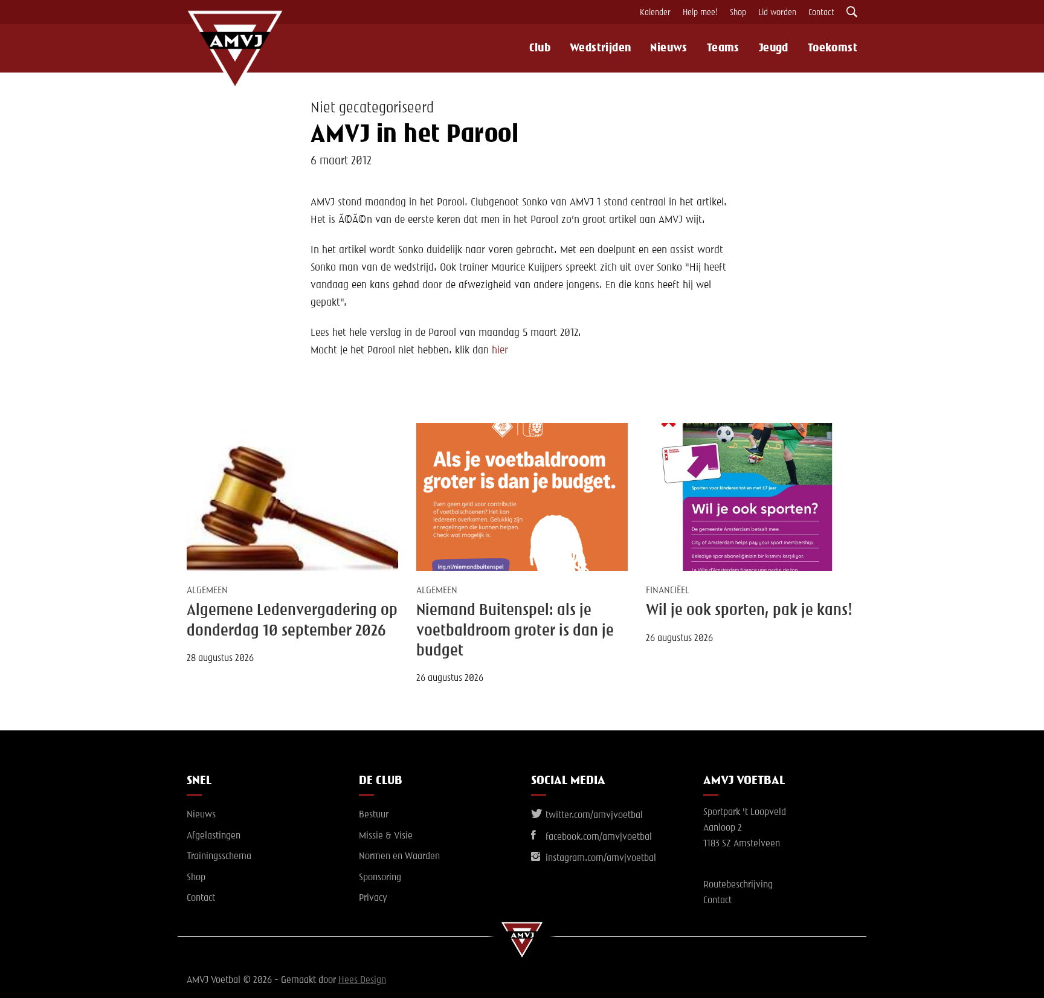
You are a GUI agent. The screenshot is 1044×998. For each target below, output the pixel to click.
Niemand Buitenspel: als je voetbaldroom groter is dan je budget (515, 631)
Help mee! (700, 12)
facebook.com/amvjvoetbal (597, 837)
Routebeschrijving (738, 885)
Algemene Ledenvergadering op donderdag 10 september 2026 (292, 621)
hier (500, 350)
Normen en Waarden (399, 856)
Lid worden (777, 12)
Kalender (655, 12)
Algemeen (207, 591)
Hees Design (362, 980)
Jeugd (773, 48)
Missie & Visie (386, 836)
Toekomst (832, 48)
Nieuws (668, 48)
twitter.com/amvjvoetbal (593, 815)
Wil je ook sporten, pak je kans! (749, 611)
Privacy (373, 898)
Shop (738, 12)
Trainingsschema (219, 856)
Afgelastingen (213, 836)
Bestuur (373, 815)
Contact (821, 12)
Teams (723, 48)
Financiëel (667, 591)
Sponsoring (380, 878)
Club (539, 48)
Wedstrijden (600, 48)
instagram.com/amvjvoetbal (599, 858)
